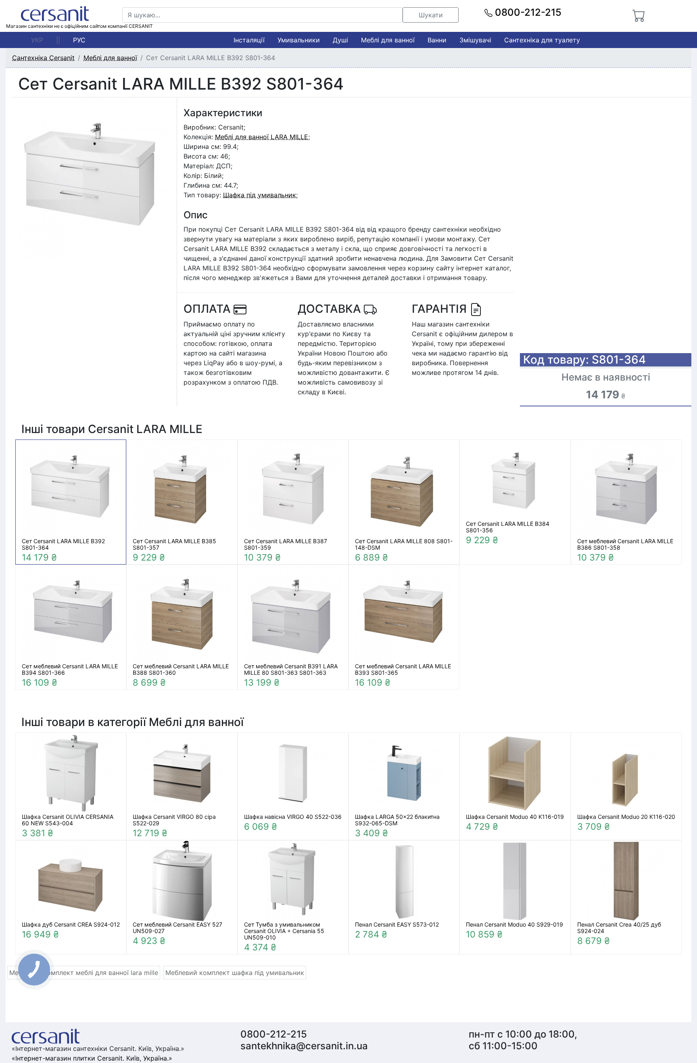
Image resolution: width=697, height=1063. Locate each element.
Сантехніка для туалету (542, 40)
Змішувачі (475, 40)
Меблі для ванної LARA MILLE (261, 137)
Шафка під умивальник (259, 195)
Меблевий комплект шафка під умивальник (234, 973)
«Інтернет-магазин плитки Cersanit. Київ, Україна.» (92, 1058)
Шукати (431, 15)
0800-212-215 (526, 12)
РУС (79, 40)
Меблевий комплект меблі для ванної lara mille (83, 973)
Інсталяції (249, 40)
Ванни (437, 40)
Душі (340, 40)
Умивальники (299, 40)
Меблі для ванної (388, 40)
